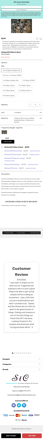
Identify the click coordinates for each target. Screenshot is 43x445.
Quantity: (4, 105)
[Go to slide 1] (12, 353)
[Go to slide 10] (30, 353)
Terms (6, 16)
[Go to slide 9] (28, 353)
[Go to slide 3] (16, 353)
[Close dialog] (42, 1)
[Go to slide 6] (22, 353)
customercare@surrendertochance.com (21, 395)
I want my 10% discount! (21, 9)
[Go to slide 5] (20, 353)
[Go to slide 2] (14, 353)
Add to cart (8, 141)
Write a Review (5, 57)
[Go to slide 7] (24, 353)
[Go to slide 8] (26, 353)
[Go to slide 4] (18, 353)
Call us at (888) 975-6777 (21, 391)
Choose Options (35, 151)
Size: (2, 66)
